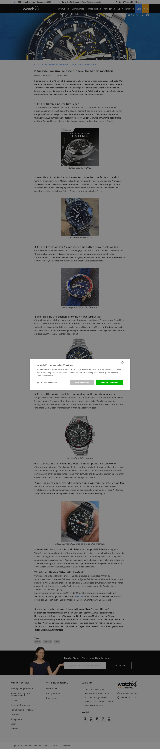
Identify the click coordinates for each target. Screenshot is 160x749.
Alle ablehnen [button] (82, 382)
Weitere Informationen (64, 375)
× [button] (126, 362)
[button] (47, 382)
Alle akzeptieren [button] (109, 382)
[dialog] (80, 374)
